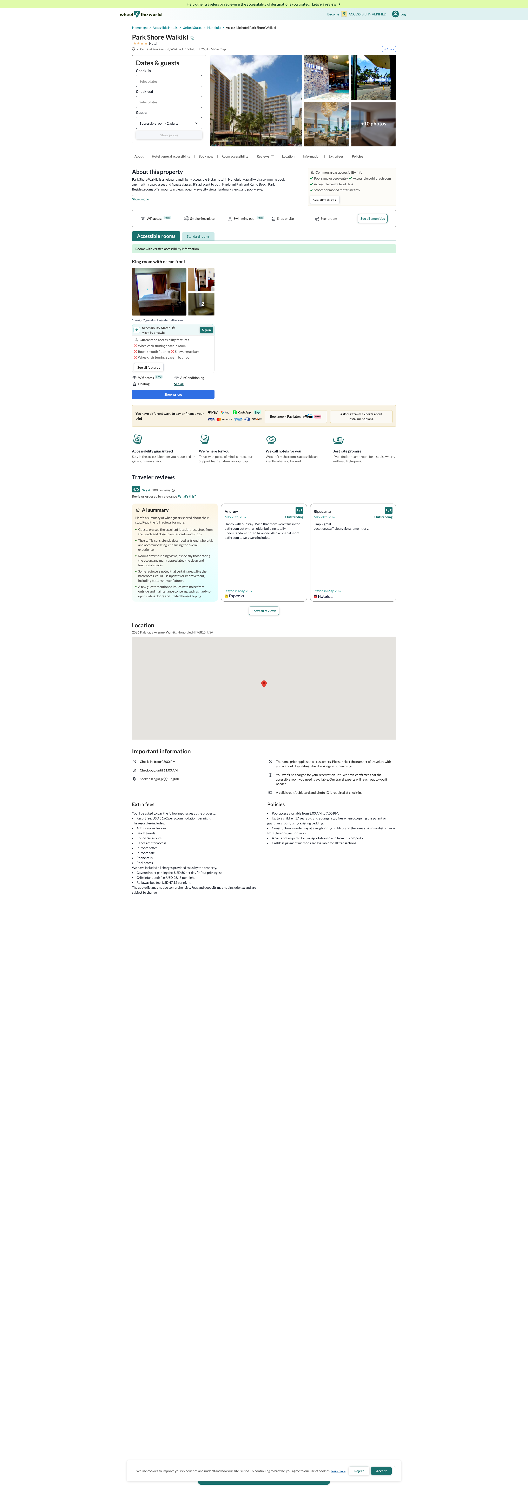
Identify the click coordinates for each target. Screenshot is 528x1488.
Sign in (206, 330)
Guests (141, 112)
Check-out (144, 91)
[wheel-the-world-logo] (140, 14)
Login (404, 14)
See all (179, 384)
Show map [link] (218, 49)
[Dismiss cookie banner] (395, 1466)
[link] (139, 156)
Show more (140, 199)
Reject (359, 1471)
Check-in (143, 70)
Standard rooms (198, 236)
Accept (381, 1471)
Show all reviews (264, 611)
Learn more (338, 1471)
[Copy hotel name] (192, 37)
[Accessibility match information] (173, 328)
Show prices (169, 135)
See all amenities (373, 218)
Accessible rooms (156, 236)
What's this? (187, 496)
